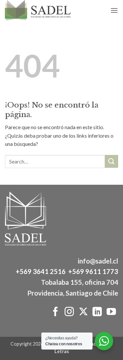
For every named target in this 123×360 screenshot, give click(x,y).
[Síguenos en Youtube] (111, 312)
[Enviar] (111, 161)
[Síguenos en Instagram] (69, 312)
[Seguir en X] (83, 312)
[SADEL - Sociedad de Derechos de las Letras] (46, 10)
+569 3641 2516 (41, 271)
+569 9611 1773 (93, 271)
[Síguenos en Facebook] (55, 312)
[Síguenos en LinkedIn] (97, 312)
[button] (114, 10)
